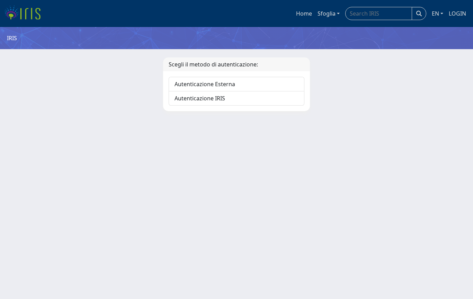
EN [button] (435, 13)
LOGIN (457, 13)
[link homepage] (25, 13)
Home (304, 13)
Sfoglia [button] (327, 13)
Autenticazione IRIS (200, 98)
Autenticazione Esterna (205, 84)
